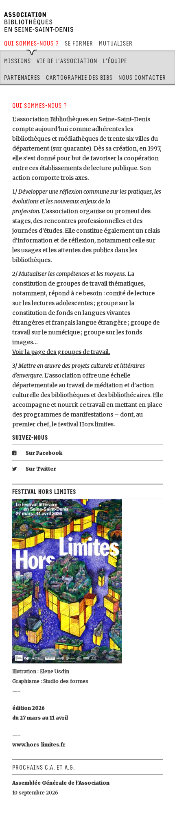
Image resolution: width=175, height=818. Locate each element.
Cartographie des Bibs (79, 77)
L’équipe (115, 61)
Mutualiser (116, 43)
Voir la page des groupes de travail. (61, 352)
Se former (79, 43)
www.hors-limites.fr (39, 745)
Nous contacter (142, 77)
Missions (17, 61)
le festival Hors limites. (82, 424)
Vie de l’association (67, 61)
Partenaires (22, 77)
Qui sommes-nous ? (31, 43)
